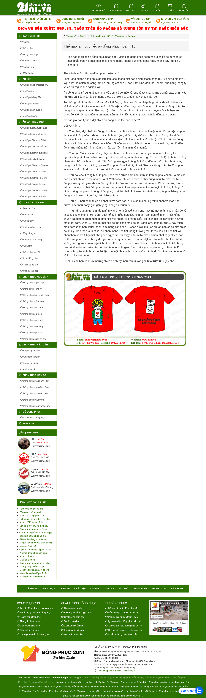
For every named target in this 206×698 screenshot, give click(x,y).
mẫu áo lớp (49, 682)
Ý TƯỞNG (33, 588)
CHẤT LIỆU (80, 588)
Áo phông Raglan (31, 356)
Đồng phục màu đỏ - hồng (35, 387)
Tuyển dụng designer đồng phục (35, 612)
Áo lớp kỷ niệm (26, 556)
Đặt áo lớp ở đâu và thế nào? (33, 525)
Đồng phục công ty (32, 289)
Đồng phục (28, 48)
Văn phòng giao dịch (30, 625)
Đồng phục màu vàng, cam (36, 406)
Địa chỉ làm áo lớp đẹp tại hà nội (35, 549)
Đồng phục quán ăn (32, 332)
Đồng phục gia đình (32, 252)
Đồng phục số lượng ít (30, 512)
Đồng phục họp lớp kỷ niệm (36, 295)
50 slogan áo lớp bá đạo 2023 (33, 576)
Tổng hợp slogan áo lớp (31, 508)
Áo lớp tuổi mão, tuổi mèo (35, 146)
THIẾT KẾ (65, 588)
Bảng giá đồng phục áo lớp (32, 536)
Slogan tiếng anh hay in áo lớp (34, 570)
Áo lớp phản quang (32, 110)
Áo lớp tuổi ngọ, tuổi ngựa (35, 165)
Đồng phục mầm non (33, 301)
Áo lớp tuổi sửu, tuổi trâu (34, 134)
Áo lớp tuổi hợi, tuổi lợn (34, 196)
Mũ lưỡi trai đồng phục (33, 417)
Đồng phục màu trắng (33, 399)
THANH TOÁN (159, 588)
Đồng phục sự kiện (32, 314)
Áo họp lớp (28, 67)
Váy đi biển (28, 214)
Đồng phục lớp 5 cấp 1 (33, 282)
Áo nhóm (27, 245)
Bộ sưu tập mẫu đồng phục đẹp (123, 608)
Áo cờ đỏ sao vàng (32, 239)
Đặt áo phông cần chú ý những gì (35, 532)
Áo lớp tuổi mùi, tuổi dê (34, 171)
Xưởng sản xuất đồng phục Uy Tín (125, 625)
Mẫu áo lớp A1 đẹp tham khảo (123, 612)
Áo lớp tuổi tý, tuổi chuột (34, 127)
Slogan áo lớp (36, 682)
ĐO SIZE (95, 588)
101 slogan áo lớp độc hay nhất (34, 519)
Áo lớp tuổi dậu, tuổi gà (34, 184)
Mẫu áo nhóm (151, 677)
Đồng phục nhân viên (33, 320)
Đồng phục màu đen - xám (35, 393)
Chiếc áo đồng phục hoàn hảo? (123, 634)
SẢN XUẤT (124, 588)
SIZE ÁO (156, 10)
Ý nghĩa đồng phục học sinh (33, 553)
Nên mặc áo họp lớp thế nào (33, 573)
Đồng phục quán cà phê (34, 339)
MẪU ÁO (130, 10)
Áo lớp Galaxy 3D (31, 97)
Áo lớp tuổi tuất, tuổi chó (34, 190)
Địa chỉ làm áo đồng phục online (35, 563)
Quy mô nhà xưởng (29, 630)
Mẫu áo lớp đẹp (30, 271)
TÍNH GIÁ (109, 588)
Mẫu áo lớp (28, 73)
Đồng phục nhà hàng (32, 326)
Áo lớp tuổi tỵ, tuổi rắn (33, 159)
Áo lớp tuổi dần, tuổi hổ (34, 140)
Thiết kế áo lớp (30, 264)
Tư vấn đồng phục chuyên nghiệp (36, 608)
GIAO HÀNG (140, 588)
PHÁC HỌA (49, 588)
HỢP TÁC (184, 10)
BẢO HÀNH (177, 588)
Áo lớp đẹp (28, 91)
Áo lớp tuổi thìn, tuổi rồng (35, 153)
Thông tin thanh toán (30, 621)
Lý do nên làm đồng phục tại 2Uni (124, 621)
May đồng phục (30, 233)
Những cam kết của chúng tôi (34, 634)
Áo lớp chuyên (29, 116)
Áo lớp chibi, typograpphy (35, 84)
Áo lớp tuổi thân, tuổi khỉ (34, 178)
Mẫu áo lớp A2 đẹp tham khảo (123, 617)
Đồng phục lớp (30, 54)
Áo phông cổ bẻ (30, 363)
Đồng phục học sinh (32, 307)
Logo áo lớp (28, 208)
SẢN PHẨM (116, 10)
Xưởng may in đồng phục (31, 566)
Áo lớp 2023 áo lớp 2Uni (31, 522)
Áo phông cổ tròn (31, 350)
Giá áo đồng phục (168, 677)
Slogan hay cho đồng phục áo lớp (35, 542)
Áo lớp (26, 42)
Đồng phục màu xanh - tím (35, 381)
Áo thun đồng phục (31, 227)
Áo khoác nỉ (28, 369)
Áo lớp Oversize (30, 103)
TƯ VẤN (170, 10)
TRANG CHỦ (98, 10)
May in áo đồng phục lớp (31, 515)
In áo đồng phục (30, 258)
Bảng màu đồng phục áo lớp (33, 539)
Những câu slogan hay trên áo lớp (125, 630)
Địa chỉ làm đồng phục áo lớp (33, 529)
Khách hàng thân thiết (30, 617)
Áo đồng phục (29, 60)
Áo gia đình (28, 220)
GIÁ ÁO (144, 10)
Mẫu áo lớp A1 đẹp (28, 546)
